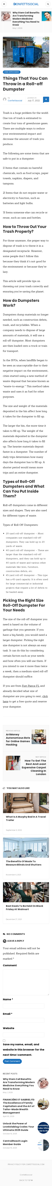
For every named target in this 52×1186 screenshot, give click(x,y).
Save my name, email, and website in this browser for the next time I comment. (23, 1050)
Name (8, 999)
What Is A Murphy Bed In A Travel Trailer (26, 818)
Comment (10, 965)
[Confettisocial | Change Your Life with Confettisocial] (26, 4)
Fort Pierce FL (30, 686)
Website (8, 1028)
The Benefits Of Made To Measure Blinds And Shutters (23, 863)
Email (7, 1014)
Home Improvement (11, 72)
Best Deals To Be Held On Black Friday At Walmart (24, 907)
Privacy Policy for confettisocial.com (26, 1164)
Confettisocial (15, 100)
